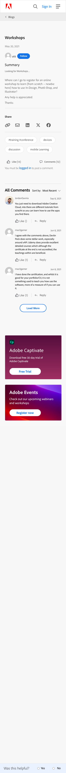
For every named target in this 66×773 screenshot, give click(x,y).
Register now (25, 413)
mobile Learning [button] (39, 149)
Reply (43, 221)
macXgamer (21, 230)
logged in (25, 168)
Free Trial (25, 371)
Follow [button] (23, 56)
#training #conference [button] (21, 139)
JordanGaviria (22, 198)
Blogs (11, 17)
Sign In (47, 6)
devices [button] (47, 139)
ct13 (14, 56)
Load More (33, 308)
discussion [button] (14, 149)
